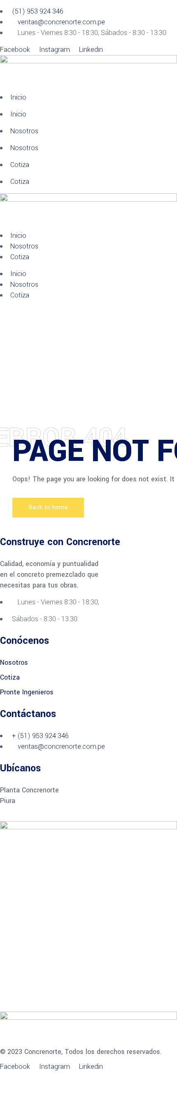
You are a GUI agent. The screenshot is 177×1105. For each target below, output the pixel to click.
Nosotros (24, 131)
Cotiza (19, 164)
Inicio (18, 97)
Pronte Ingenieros (27, 692)
